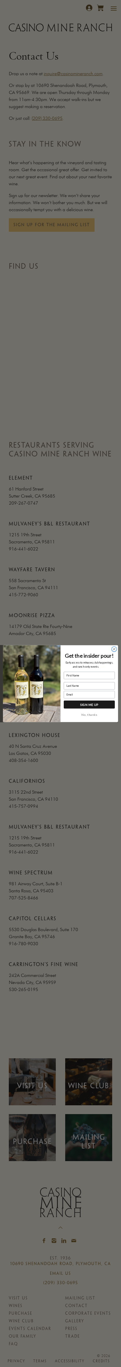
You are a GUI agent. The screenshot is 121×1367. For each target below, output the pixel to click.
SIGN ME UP (89, 704)
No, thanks (89, 714)
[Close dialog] (114, 649)
